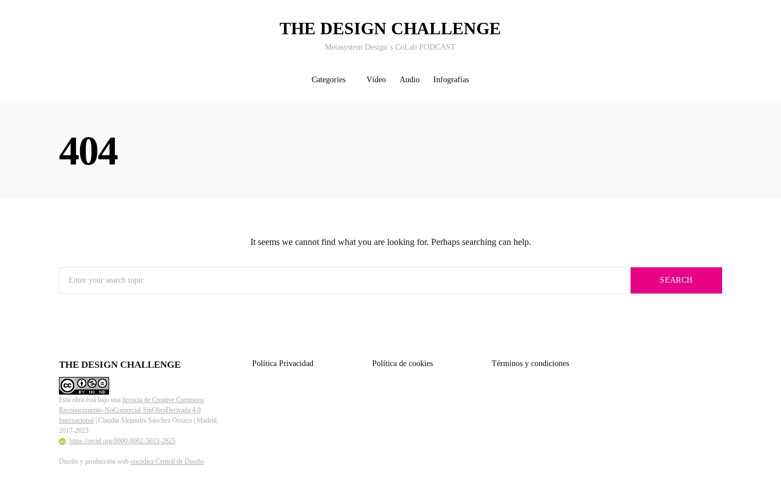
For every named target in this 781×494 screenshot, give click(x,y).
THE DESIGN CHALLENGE (390, 28)
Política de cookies (402, 363)
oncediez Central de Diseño (167, 461)
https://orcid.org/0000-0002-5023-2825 (122, 441)
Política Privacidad (282, 363)
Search (676, 280)
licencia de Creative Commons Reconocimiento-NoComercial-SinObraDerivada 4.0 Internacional (131, 410)
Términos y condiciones (530, 363)
